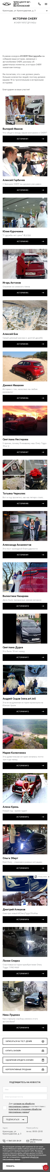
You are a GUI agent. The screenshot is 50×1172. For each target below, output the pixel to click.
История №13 (23, 766)
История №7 (22, 452)
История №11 (23, 657)
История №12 (23, 712)
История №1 (22, 139)
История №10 (23, 606)
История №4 (22, 293)
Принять (10, 1166)
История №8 (22, 504)
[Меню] (46, 4)
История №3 (22, 241)
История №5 (22, 344)
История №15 (23, 868)
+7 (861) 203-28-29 (13, 1141)
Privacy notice (42, 876)
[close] (48, 877)
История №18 (23, 1028)
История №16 (23, 920)
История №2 (22, 190)
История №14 (23, 817)
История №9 (22, 555)
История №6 (22, 398)
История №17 (23, 974)
